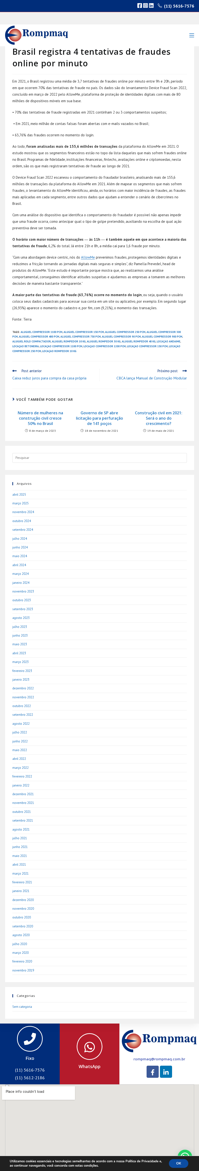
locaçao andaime (168, 341)
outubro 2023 (21, 600)
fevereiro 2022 (22, 776)
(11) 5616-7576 (179, 6)
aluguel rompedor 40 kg (139, 341)
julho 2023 (19, 627)
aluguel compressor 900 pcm (162, 336)
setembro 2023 (22, 609)
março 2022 (20, 768)
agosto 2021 (21, 829)
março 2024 (20, 574)
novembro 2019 (23, 970)
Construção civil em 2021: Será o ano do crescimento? (158, 418)
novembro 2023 (23, 591)
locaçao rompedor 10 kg (59, 351)
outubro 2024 (21, 521)
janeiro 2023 (20, 680)
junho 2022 (20, 741)
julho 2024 (19, 539)
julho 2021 (19, 838)
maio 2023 (19, 644)
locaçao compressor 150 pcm (147, 346)
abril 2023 (19, 653)
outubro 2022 (21, 706)
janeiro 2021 (20, 891)
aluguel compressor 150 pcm (84, 332)
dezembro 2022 (23, 688)
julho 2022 (19, 732)
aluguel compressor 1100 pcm (41, 332)
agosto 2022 (21, 724)
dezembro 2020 (23, 900)
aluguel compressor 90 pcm (121, 336)
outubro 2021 (21, 812)
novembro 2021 (23, 803)
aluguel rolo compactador (31, 341)
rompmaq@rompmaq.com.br (159, 1058)
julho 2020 (19, 944)
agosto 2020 (21, 935)
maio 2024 (19, 556)
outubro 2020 (21, 917)
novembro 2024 (23, 512)
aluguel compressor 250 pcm (125, 332)
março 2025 (20, 503)
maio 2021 (19, 856)
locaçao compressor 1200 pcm (104, 346)
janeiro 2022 (20, 785)
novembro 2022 (23, 697)
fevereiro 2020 (22, 961)
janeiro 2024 (20, 583)
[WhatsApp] (89, 1046)
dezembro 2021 (23, 794)
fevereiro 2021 (22, 882)
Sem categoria (22, 1007)
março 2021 (20, 873)
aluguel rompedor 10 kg (69, 341)
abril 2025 (19, 495)
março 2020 (20, 953)
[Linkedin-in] (166, 1072)
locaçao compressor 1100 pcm (61, 346)
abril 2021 (19, 865)
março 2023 (20, 662)
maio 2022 (19, 750)
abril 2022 (19, 759)
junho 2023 (20, 635)
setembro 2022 (22, 715)
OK (178, 1163)
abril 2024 (19, 565)
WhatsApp (89, 1066)
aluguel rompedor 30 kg (104, 341)
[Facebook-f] (153, 1072)
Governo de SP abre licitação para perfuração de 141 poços (99, 418)
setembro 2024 (22, 530)
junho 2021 (20, 847)
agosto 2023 (21, 618)
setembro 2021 (22, 820)
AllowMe (88, 257)
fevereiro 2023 (22, 671)
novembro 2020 (23, 909)
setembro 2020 (22, 926)
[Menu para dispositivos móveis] (191, 35)
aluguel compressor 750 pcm (80, 336)
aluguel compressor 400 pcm (39, 336)
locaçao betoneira (25, 346)
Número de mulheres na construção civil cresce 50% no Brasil (40, 418)
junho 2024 (20, 547)
